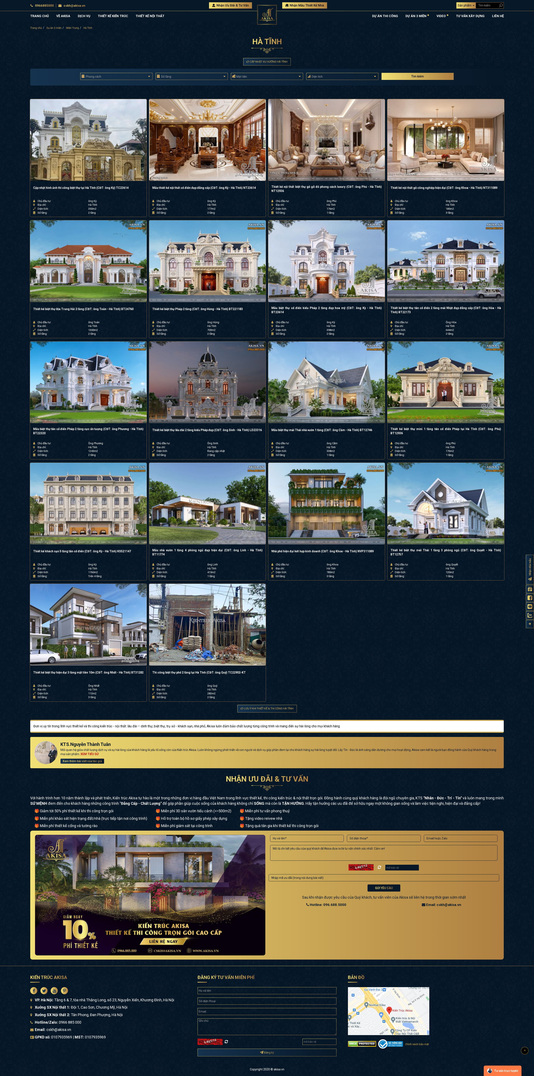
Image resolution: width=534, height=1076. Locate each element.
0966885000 (44, 6)
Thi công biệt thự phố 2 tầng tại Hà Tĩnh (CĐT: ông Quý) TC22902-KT (199, 672)
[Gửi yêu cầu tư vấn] (530, 589)
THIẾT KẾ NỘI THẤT (150, 16)
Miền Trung (72, 27)
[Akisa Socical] (33, 990)
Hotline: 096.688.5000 (327, 905)
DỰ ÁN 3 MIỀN (416, 16)
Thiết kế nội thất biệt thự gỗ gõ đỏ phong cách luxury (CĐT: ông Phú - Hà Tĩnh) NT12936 (326, 189)
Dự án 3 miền (54, 27)
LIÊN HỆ (498, 16)
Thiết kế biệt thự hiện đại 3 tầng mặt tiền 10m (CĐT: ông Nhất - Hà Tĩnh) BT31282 (88, 672)
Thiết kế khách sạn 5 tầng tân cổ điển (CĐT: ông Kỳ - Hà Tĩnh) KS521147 (82, 551)
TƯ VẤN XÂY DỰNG (470, 16)
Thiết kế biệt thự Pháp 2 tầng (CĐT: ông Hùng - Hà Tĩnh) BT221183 (197, 309)
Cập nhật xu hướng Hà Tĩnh (268, 61)
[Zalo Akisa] (530, 615)
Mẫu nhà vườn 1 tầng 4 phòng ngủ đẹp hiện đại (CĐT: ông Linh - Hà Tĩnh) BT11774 (207, 552)
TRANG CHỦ (39, 16)
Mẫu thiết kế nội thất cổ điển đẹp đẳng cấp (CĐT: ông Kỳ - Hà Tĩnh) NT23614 (204, 187)
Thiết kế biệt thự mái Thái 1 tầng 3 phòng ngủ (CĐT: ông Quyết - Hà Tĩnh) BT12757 (445, 552)
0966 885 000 (70, 1022)
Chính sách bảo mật (417, 1044)
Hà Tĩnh (87, 27)
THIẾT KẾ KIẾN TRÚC (113, 16)
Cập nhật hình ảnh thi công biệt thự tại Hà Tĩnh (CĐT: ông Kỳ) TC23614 (80, 187)
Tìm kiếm (417, 76)
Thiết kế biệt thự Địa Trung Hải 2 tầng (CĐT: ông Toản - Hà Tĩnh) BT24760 (83, 309)
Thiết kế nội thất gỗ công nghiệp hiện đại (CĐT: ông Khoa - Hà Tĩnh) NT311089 (443, 187)
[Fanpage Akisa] (530, 598)
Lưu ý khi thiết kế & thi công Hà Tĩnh (268, 708)
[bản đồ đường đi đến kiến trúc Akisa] (388, 1010)
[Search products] (500, 5)
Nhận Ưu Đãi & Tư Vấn (232, 5)
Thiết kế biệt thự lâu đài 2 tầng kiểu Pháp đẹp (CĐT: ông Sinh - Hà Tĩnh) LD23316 (207, 430)
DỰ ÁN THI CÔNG (385, 16)
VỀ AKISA (63, 16)
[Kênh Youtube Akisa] (530, 607)
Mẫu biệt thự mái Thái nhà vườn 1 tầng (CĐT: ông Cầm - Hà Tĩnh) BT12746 (321, 430)
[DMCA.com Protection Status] (362, 1043)
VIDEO (442, 16)
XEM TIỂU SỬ (90, 754)
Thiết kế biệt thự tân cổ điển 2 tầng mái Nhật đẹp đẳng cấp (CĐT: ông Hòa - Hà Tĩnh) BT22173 (445, 310)
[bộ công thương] (390, 1043)
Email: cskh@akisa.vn (443, 905)
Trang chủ (36, 27)
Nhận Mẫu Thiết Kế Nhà (306, 5)
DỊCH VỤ (84, 16)
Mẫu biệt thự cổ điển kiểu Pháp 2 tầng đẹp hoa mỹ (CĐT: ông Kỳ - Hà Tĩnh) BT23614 (326, 310)
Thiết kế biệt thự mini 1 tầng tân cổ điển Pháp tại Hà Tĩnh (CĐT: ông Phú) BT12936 (445, 431)
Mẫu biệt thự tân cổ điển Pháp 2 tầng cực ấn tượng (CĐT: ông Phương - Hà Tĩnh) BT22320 (88, 431)
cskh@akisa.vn (74, 6)
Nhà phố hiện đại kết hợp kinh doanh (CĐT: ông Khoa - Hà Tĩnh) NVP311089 (322, 551)
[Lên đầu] (525, 1051)
